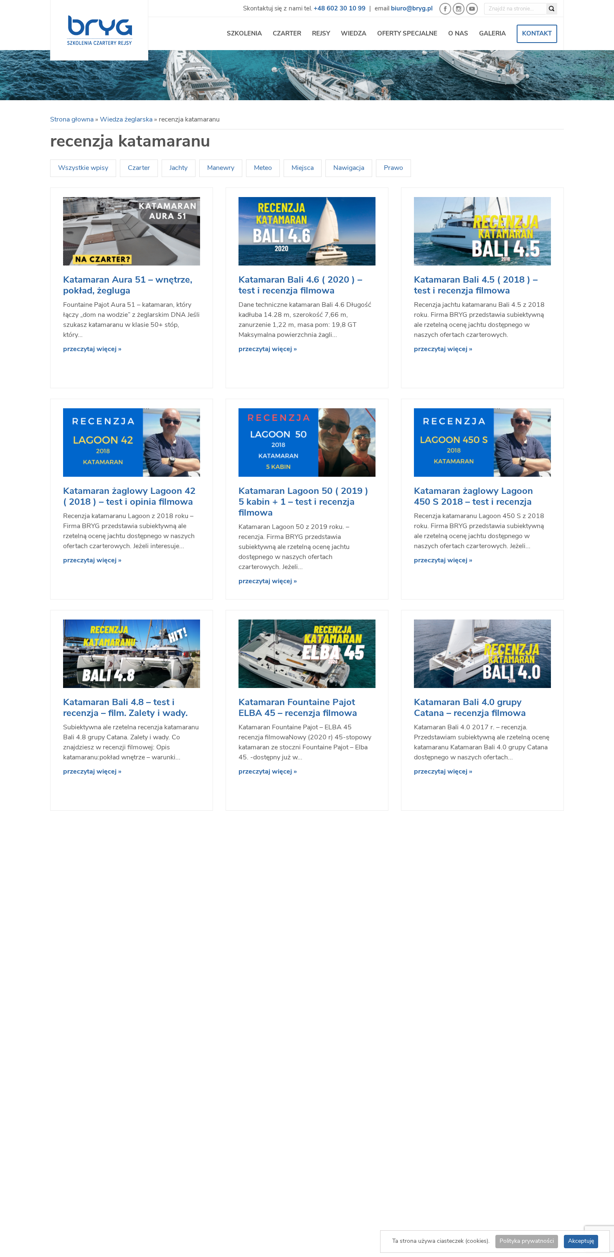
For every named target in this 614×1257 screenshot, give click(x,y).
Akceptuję (581, 1241)
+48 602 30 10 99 (339, 9)
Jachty (179, 168)
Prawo (393, 168)
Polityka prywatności (527, 1241)
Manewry (220, 168)
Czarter (287, 34)
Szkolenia (244, 34)
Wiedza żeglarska (126, 119)
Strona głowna (72, 119)
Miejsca (303, 168)
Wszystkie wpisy (83, 168)
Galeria (492, 34)
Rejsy (321, 34)
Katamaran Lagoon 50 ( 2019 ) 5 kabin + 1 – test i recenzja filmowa (303, 502)
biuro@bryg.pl (412, 9)
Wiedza (353, 34)
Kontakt (537, 34)
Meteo (263, 168)
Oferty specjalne (407, 34)
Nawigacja (348, 168)
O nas (458, 34)
